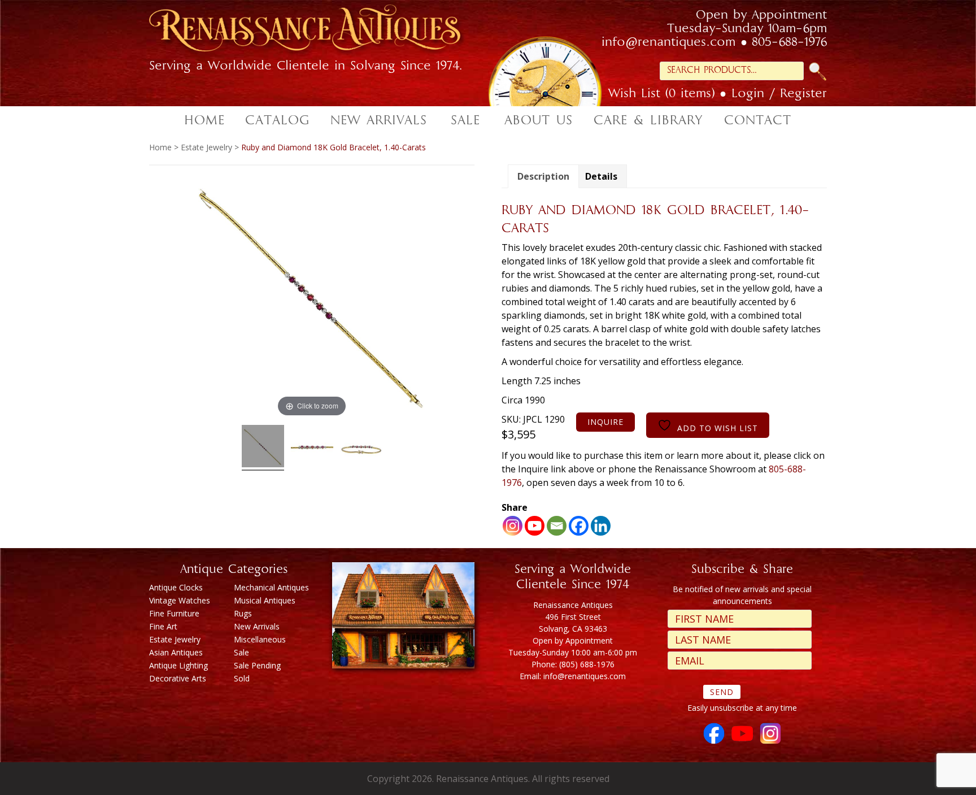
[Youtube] (534, 526)
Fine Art (163, 626)
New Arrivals (257, 626)
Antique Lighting (178, 665)
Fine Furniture (174, 613)
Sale (241, 652)
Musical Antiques (264, 600)
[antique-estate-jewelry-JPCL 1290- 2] (312, 448)
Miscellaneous (260, 639)
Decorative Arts (177, 678)
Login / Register (779, 94)
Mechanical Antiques (271, 587)
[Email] (557, 526)
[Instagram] (512, 526)
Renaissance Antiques (318, 31)
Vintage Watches (179, 600)
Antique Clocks (176, 587)
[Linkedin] (601, 526)
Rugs (243, 613)
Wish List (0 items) (661, 94)
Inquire (605, 421)
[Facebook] (579, 526)
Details (601, 176)
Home (160, 147)
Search (818, 71)
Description (543, 176)
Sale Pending (257, 665)
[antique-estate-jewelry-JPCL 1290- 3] (361, 448)
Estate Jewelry (206, 147)
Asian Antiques (176, 652)
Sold (242, 678)
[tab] (543, 176)
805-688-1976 (789, 43)
